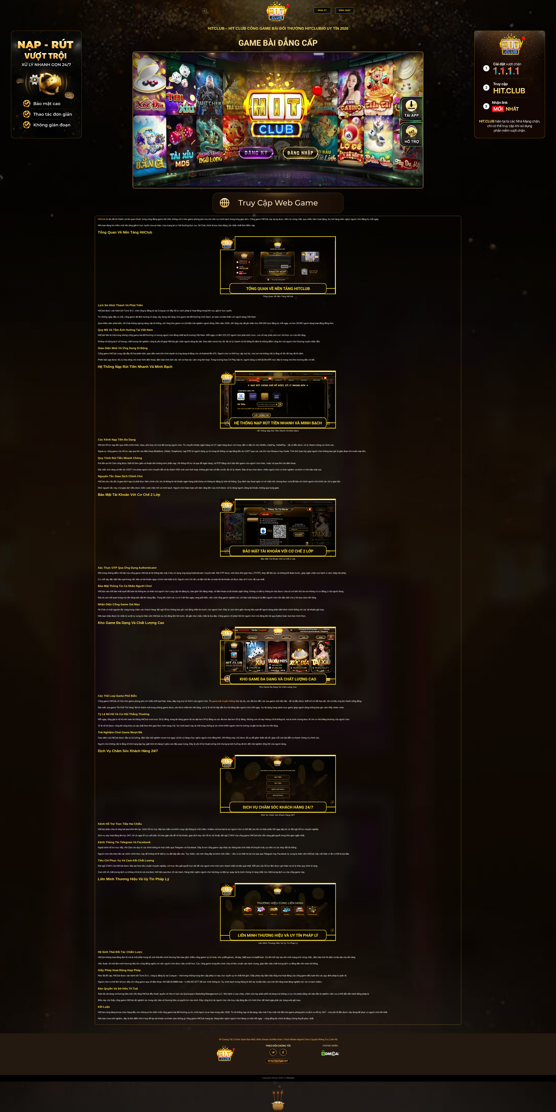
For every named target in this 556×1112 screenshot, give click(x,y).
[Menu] (204, 11)
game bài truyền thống (223, 701)
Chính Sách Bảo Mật (244, 1039)
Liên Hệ (333, 1039)
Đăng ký (322, 10)
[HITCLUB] (278, 11)
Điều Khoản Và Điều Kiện (269, 1039)
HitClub (102, 219)
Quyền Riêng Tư (319, 1039)
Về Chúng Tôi (226, 1039)
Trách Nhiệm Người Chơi (297, 1039)
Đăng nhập (344, 10)
